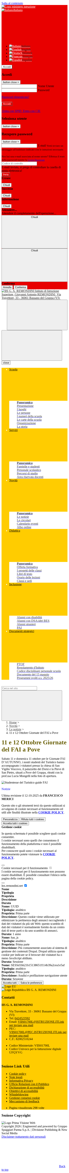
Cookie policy (17, 1073)
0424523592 (22, 1018)
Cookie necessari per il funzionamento (25, 868)
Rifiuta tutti (32, 819)
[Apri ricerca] (37, 315)
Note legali (15, 1077)
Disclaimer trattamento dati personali (24, 1136)
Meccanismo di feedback (24, 1101)
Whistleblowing (18, 1094)
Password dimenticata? (15, 97)
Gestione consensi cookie (24, 1098)
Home (13, 722)
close (6, 362)
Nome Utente (46, 86)
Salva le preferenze (31, 982)
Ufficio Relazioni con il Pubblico (29, 1084)
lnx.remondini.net (13, 885)
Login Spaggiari (36, 159)
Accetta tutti (15, 823)
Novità (13, 726)
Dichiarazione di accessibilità (26, 1087)
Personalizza (10, 819)
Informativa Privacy (21, 1080)
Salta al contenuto (12, 3)
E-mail (42, 145)
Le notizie (15, 729)
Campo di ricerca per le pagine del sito (25, 684)
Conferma (20, 287)
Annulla (7, 287)
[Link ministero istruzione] (18, 6)
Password (43, 90)
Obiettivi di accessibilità (23, 1091)
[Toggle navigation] (32, 345)
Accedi (7, 66)
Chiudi (6, 185)
